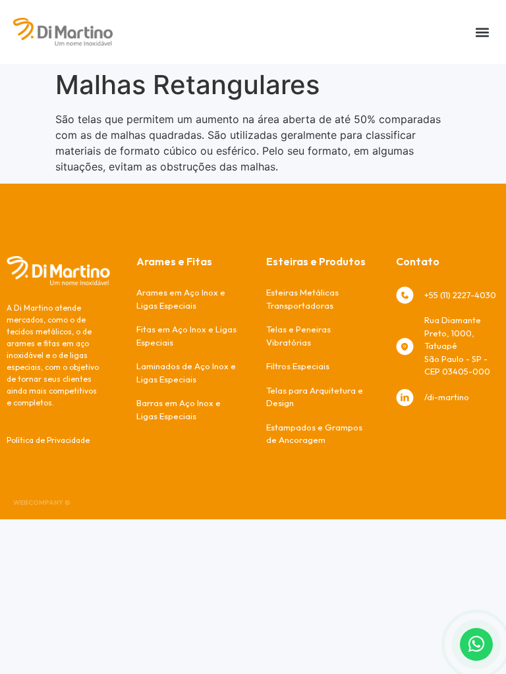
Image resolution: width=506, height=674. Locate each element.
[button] (482, 32)
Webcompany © (41, 502)
